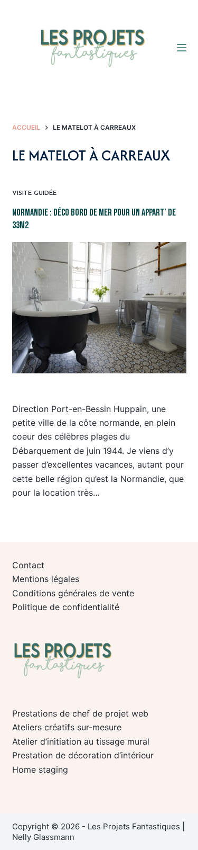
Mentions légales (45, 579)
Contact (28, 565)
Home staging (40, 769)
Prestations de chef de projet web (80, 713)
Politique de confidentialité (65, 607)
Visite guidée (34, 193)
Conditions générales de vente (73, 593)
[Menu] (181, 47)
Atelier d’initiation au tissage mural (80, 741)
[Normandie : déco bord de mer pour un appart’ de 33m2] (99, 307)
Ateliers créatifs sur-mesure (66, 727)
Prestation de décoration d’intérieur (83, 755)
